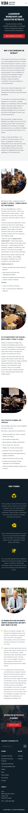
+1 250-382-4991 (9, 801)
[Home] (8, 3)
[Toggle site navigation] (25, 3)
